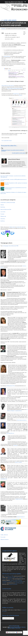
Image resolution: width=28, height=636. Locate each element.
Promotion (2, 214)
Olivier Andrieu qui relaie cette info (8, 85)
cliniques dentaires (18, 580)
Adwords (20, 95)
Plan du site (17, 628)
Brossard (10, 577)
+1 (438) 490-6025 (8, 20)
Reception (3, 28)
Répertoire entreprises (5, 539)
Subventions (3, 218)
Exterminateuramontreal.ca (22, 420)
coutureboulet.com (4, 478)
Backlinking (3, 207)
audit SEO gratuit (18, 583)
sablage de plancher (18, 499)
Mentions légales (11, 628)
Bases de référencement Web (6, 209)
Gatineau (4, 578)
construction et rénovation (18, 581)
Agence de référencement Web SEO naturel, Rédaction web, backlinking (14, 2)
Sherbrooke (9, 578)
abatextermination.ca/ (20, 516)
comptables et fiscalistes (7, 581)
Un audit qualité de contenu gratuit (18, 153)
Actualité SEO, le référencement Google (8, 202)
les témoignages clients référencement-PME (10, 245)
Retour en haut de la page (14, 625)
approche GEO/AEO (13, 584)
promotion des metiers (20, 227)
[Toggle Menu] (25, 1)
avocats (12, 580)
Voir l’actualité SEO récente (7, 140)
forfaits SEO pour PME (8, 576)
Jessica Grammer (6, 56)
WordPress (3, 221)
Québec (13, 577)
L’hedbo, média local (4, 534)
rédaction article (12, 227)
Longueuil (21, 577)
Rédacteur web (3, 216)
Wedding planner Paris (11, 385)
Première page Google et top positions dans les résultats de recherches (12, 150)
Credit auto (15, 445)
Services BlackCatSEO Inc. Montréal (17, 627)
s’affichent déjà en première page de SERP (14, 88)
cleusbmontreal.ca (18, 410)
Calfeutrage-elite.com (10, 433)
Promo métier (3, 537)
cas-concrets (3, 211)
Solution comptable (18, 462)
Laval (17, 577)
